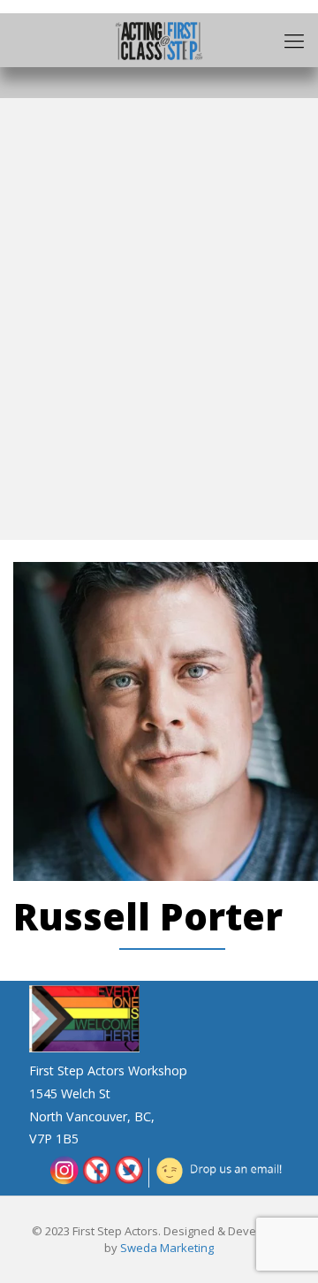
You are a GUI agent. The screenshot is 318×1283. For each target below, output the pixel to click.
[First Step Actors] (159, 40)
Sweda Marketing (167, 1248)
